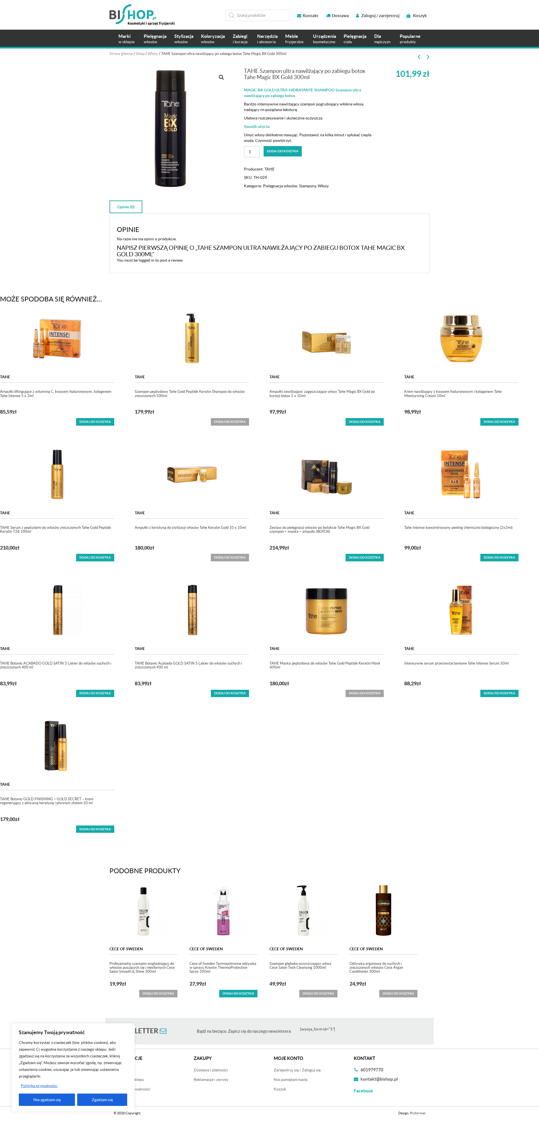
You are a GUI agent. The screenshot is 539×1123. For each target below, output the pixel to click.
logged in (146, 260)
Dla (382, 39)
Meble (294, 39)
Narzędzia (267, 39)
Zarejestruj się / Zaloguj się (297, 1070)
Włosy (153, 54)
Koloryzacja (213, 39)
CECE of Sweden (126, 949)
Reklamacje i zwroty (211, 1079)
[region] (73, 1067)
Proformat (417, 1113)
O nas (119, 1098)
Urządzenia (324, 39)
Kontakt (310, 15)
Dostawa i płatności (211, 1070)
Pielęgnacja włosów (280, 186)
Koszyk (419, 15)
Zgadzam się (102, 1099)
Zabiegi (240, 39)
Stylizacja (183, 39)
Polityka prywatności (39, 1085)
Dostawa (340, 15)
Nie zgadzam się (47, 1099)
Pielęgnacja (155, 39)
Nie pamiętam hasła (290, 1079)
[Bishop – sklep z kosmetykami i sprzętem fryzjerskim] (142, 14)
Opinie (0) (125, 207)
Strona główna (121, 54)
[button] (221, 77)
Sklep (140, 54)
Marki (126, 39)
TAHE (269, 169)
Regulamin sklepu (129, 1079)
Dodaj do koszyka (282, 151)
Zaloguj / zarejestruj (379, 15)
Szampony (307, 186)
